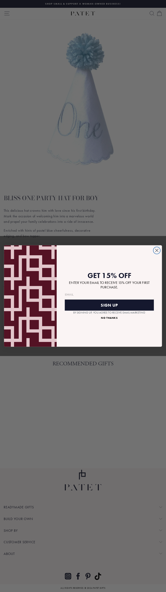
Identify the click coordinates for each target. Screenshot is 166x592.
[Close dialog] (156, 250)
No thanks (109, 317)
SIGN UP (109, 305)
